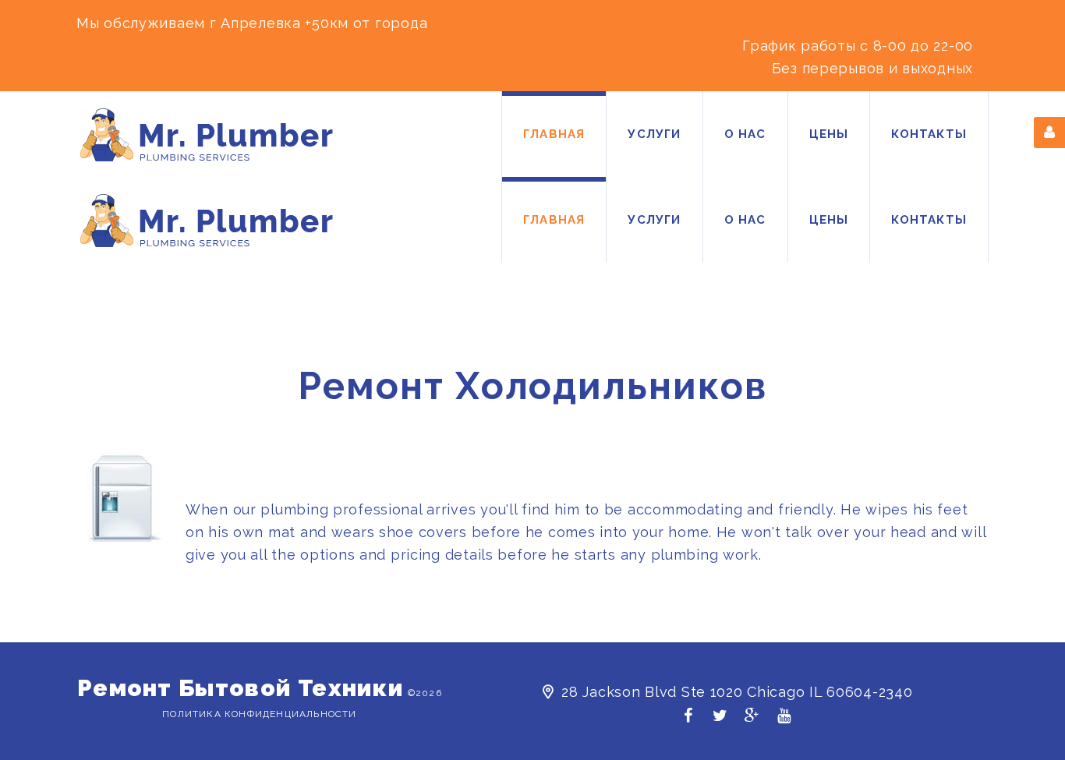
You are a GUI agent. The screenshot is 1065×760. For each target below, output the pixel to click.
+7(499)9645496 (814, 23)
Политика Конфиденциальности (259, 714)
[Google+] (751, 720)
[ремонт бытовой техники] (206, 134)
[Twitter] (719, 720)
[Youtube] (783, 720)
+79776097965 (937, 23)
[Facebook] (687, 720)
